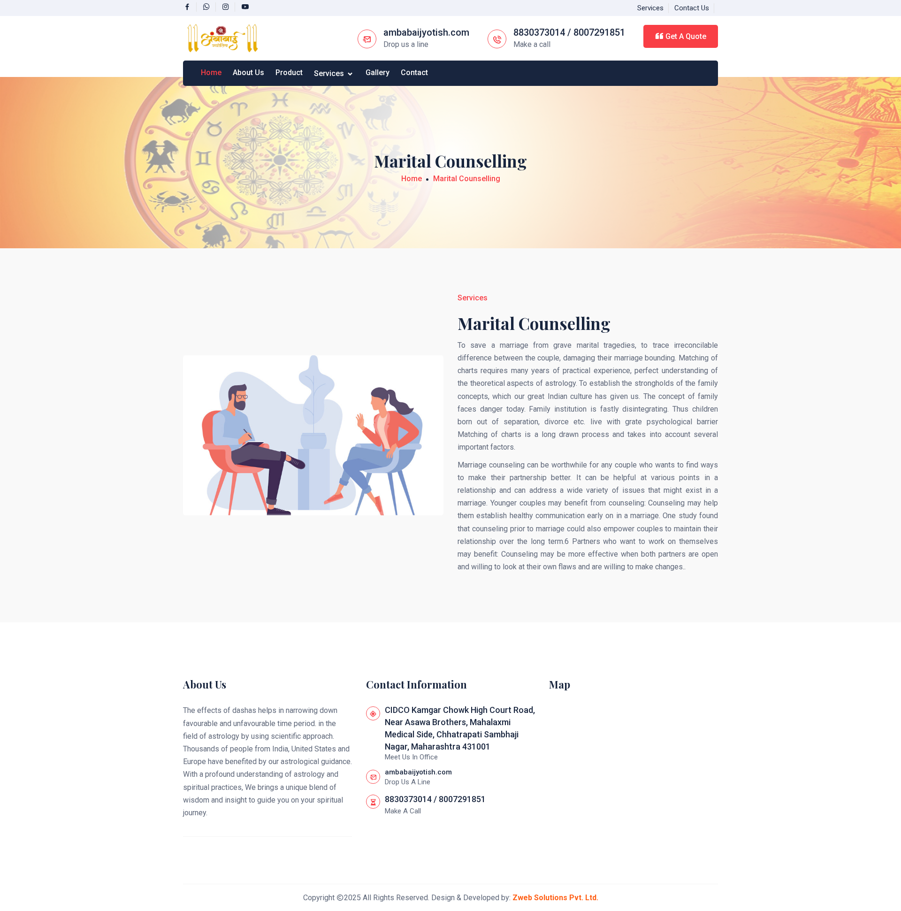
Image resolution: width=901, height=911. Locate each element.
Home (211, 72)
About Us (248, 72)
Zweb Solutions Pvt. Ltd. (555, 897)
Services (650, 8)
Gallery (377, 72)
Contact (414, 72)
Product (289, 72)
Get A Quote (685, 36)
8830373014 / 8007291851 (569, 32)
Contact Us (691, 8)
